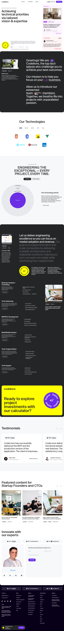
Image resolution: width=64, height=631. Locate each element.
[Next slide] (61, 428)
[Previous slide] (57, 428)
